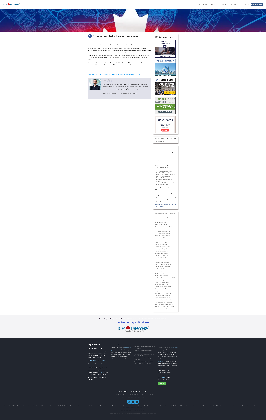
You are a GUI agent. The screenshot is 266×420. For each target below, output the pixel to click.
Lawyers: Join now (257, 4)
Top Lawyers (165, 350)
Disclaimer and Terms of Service (124, 394)
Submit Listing (134, 391)
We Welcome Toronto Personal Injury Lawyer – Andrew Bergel (144, 347)
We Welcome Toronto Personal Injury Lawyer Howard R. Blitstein (144, 355)
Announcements (232, 4)
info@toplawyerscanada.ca (163, 379)
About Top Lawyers (202, 4)
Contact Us (246, 4)
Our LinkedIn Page (133, 394)
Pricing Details (223, 4)
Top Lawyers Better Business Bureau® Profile (145, 394)
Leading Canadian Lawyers (136, 413)
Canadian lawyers (50, 405)
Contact (145, 391)
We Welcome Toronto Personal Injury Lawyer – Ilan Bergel (144, 358)
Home (120, 391)
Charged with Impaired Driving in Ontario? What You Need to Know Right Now (143, 362)
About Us (126, 391)
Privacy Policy (115, 394)
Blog (240, 4)
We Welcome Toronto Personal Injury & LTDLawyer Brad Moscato (143, 351)
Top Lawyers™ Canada (123, 413)
